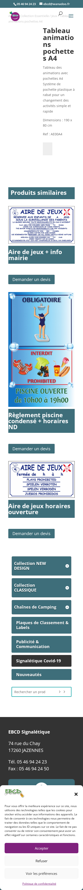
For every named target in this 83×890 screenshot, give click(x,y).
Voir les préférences (41, 873)
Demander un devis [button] (31, 279)
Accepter (41, 848)
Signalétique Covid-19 (38, 660)
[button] (76, 794)
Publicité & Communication (33, 644)
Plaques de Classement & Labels (42, 625)
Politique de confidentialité (39, 884)
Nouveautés (29, 674)
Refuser (41, 861)
